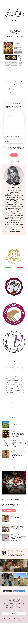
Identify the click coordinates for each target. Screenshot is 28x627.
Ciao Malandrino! (15, 518)
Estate (22, 374)
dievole (14, 373)
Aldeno (17, 367)
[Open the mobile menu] (24, 2)
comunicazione (8, 371)
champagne (21, 369)
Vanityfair (18, 390)
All (14, 467)
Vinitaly (11, 392)
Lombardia (17, 382)
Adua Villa (15, 89)
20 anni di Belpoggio (10, 499)
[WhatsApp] (18, 81)
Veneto (23, 390)
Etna (7, 376)
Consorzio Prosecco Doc (19, 371)
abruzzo (5, 367)
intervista (6, 382)
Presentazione (9, 386)
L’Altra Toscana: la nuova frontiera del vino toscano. (18, 433)
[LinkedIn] (21, 81)
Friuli (21, 378)
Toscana (12, 388)
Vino (17, 392)
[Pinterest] (12, 81)
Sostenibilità (6, 388)
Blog (12, 423)
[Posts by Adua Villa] (9, 89)
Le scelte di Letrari (16, 424)
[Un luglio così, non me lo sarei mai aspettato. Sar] (7, 565)
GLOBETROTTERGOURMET (12, 380)
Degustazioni (14, 422)
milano (23, 382)
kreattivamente (22, 624)
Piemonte (20, 384)
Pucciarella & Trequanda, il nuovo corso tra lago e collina (18, 537)
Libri (11, 382)
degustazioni (7, 373)
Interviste (14, 417)
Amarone (23, 367)
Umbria (5, 390)
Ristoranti (16, 386)
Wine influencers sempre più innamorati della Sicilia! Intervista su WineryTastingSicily (18, 453)
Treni (18, 388)
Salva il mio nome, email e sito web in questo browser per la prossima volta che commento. (15, 148)
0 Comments (14, 93)
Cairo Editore (7, 369)
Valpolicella (11, 390)
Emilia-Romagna (15, 374)
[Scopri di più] (14, 176)
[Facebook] (6, 81)
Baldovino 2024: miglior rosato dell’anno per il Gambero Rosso (17, 528)
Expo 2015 (21, 376)
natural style (13, 384)
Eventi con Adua (13, 376)
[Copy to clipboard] (14, 84)
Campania (15, 369)
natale (7, 384)
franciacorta (15, 378)
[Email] (15, 81)
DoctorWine (7, 374)
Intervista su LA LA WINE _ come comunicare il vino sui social (18, 443)
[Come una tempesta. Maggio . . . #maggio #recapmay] (7, 579)
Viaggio (6, 392)
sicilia (22, 386)
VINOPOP (22, 392)
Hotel (21, 380)
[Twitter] (9, 81)
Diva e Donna (21, 373)
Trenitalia (23, 388)
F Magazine (8, 378)
